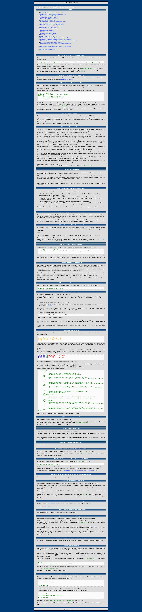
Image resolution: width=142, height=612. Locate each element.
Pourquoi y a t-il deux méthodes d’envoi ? (49, 20)
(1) (100, 466)
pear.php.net (94, 526)
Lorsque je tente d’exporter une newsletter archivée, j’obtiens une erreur (55, 46)
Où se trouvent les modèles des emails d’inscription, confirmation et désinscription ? (58, 40)
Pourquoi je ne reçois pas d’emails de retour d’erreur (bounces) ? (54, 37)
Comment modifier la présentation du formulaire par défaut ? (53, 45)
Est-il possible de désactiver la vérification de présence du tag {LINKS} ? (55, 39)
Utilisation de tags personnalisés (47, 31)
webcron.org (44, 142)
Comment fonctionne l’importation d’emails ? (49, 15)
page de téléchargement (51, 503)
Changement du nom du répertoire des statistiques (51, 28)
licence (78, 609)
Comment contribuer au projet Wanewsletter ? (50, 36)
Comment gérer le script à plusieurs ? (48, 17)
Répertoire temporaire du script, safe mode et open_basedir (53, 21)
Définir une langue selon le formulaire (48, 33)
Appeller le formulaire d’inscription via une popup (50, 26)
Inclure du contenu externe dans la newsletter (50, 51)
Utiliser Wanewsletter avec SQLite (47, 34)
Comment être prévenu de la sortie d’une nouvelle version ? (53, 14)
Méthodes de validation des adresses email (49, 27)
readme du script (49, 445)
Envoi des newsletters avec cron (47, 30)
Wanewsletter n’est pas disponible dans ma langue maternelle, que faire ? (56, 43)
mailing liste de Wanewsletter (66, 79)
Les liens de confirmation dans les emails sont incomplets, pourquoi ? (55, 48)
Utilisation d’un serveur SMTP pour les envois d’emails (52, 24)
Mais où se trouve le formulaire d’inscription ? (50, 18)
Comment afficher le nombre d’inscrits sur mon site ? (51, 12)
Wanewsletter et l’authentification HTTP (48, 49)
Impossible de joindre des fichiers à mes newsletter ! (51, 23)
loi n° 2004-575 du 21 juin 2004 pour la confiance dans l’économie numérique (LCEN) (81, 470)
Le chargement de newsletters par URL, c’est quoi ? (51, 42)
